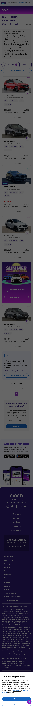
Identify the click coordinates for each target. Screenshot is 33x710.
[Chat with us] (29, 702)
